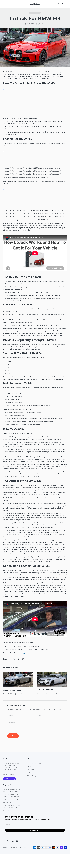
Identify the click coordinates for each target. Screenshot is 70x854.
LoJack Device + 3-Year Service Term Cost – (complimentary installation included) (33, 168)
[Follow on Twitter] (8, 841)
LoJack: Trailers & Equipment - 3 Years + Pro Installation (13, 806)
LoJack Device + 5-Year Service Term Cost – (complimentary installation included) (33, 171)
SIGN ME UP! (35, 830)
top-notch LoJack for (18, 335)
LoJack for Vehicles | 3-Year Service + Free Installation (12, 790)
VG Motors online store (29, 118)
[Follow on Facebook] (4, 841)
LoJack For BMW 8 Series (13, 690)
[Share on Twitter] (14, 659)
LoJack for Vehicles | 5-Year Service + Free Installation (11, 796)
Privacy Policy (41, 709)
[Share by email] (23, 659)
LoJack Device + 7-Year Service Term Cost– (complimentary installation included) (33, 174)
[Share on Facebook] (10, 659)
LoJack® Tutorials (32, 769)
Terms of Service (53, 709)
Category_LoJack (35, 13)
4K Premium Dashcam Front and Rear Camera (13, 801)
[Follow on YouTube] (17, 841)
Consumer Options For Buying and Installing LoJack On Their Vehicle (26, 649)
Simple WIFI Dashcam (9, 811)
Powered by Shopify (20, 847)
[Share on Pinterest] (18, 659)
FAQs (28, 773)
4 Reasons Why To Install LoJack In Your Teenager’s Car (22, 646)
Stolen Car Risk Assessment (35, 763)
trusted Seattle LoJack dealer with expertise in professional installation (40, 225)
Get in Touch (31, 766)
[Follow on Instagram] (12, 841)
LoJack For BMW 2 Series (47, 690)
